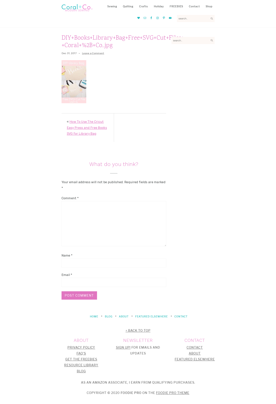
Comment (70, 198)
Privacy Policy (81, 347)
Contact (195, 347)
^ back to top (138, 330)
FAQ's (81, 353)
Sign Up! (123, 347)
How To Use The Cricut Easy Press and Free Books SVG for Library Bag (87, 128)
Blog (81, 371)
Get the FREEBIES (81, 359)
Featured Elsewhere (195, 359)
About (195, 353)
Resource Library (81, 365)
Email (67, 275)
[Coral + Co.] (77, 9)
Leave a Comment (93, 53)
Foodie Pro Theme (172, 393)
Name (67, 255)
